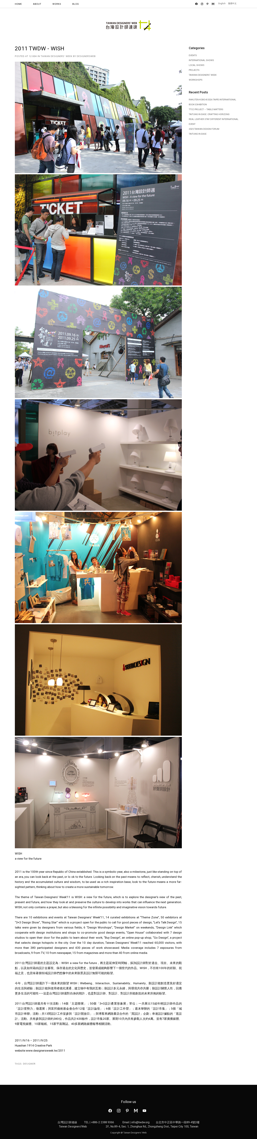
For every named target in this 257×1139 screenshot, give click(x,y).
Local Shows (196, 65)
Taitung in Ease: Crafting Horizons (209, 114)
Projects (194, 70)
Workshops (195, 79)
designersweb (86, 56)
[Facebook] (110, 1110)
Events (193, 55)
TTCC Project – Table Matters (206, 109)
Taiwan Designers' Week (56, 56)
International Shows (201, 60)
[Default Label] (136, 1110)
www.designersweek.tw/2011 (45, 1050)
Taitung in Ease (197, 134)
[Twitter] (119, 1110)
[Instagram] (127, 1110)
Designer (29, 1063)
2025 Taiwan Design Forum (204, 129)
